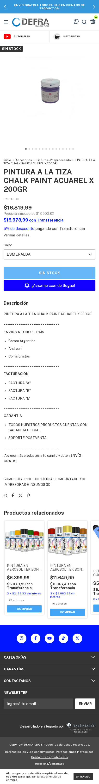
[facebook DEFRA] (35, 638)
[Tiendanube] (50, 764)
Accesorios (24, 160)
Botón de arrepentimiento (49, 757)
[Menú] (7, 22)
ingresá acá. (85, 751)
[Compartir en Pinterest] (28, 495)
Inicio (7, 160)
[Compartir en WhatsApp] (5, 495)
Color (8, 245)
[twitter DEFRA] (77, 638)
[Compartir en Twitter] (20, 495)
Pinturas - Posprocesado (54, 160)
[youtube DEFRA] (49, 638)
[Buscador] (84, 22)
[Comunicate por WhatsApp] (76, 22)
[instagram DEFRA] (21, 638)
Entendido (83, 776)
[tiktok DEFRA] (63, 638)
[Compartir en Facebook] (13, 495)
